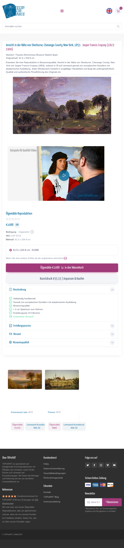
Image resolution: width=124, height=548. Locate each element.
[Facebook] (94, 465)
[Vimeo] (107, 465)
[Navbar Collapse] (62, 11)
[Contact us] (66, 258)
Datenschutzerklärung (54, 468)
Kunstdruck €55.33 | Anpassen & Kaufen (62, 278)
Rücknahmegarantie (53, 478)
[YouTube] (114, 465)
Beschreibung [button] (19, 289)
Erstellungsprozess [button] (22, 325)
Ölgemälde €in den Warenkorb (62, 267)
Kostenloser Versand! (23, 316)
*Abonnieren (112, 502)
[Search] (118, 26)
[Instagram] (101, 465)
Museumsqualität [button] (21, 342)
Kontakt (47, 492)
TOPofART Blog (51, 497)
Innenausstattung (52, 501)
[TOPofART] (13, 11)
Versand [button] (17, 334)
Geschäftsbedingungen (55, 473)
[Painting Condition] (32, 232)
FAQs (46, 464)
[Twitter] (87, 465)
